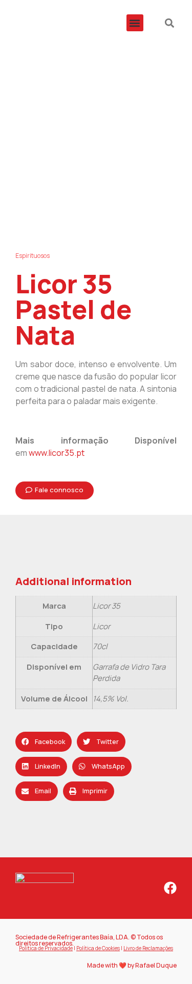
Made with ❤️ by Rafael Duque (132, 965)
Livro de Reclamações (148, 948)
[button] (134, 22)
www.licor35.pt (56, 452)
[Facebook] (170, 887)
